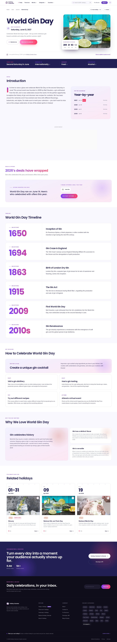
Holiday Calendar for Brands (98, 556)
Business (99, 607)
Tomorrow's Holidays (44, 609)
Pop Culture (86, 617)
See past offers (68, 196)
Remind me (14, 42)
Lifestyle (91, 613)
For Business (65, 612)
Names (97, 613)
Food (63, 64)
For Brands (96, 2)
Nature (103, 613)
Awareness (92, 607)
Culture (85, 610)
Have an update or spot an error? (103, 54)
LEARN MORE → (106, 633)
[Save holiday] (38, 498)
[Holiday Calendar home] (9, 2)
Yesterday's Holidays (44, 612)
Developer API (99, 562)
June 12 (17, 9)
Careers (105, 607)
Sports (91, 620)
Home (8, 9)
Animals (85, 607)
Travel (106, 620)
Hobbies (85, 613)
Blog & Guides (65, 618)
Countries (50, 2)
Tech (102, 620)
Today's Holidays (45, 606)
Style (97, 620)
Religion (102, 617)
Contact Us (65, 609)
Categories (41, 2)
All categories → (86, 624)
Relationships (94, 617)
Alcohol (91, 64)
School (107, 617)
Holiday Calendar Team (31, 54)
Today (20, 2)
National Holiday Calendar (45, 615)
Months (33, 2)
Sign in (104, 2)
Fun (101, 610)
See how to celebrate (27, 42)
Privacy (103, 639)
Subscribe (105, 586)
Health (106, 610)
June (12, 9)
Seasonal (85, 620)
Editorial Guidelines (95, 639)
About (63, 606)
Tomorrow (27, 2)
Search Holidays (42, 618)
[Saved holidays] (110, 2)
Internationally (42, 64)
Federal (91, 610)
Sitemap (108, 639)
